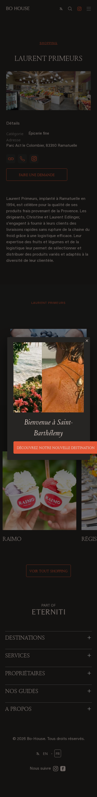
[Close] (87, 341)
